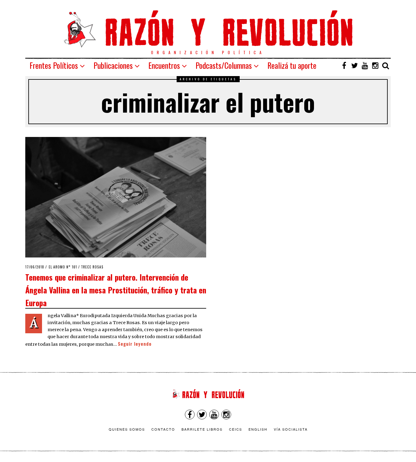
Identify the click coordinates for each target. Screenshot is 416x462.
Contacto (163, 429)
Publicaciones (113, 65)
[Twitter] (354, 65)
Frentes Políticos (54, 65)
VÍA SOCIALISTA (291, 429)
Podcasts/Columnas (224, 65)
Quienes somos (127, 429)
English (258, 429)
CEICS (235, 429)
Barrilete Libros (202, 429)
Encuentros (164, 65)
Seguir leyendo (135, 344)
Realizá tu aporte (291, 65)
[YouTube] (365, 65)
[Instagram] (375, 65)
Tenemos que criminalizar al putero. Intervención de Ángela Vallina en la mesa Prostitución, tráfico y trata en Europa (115, 289)
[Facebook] (344, 65)
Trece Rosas (92, 266)
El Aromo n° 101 (63, 266)
